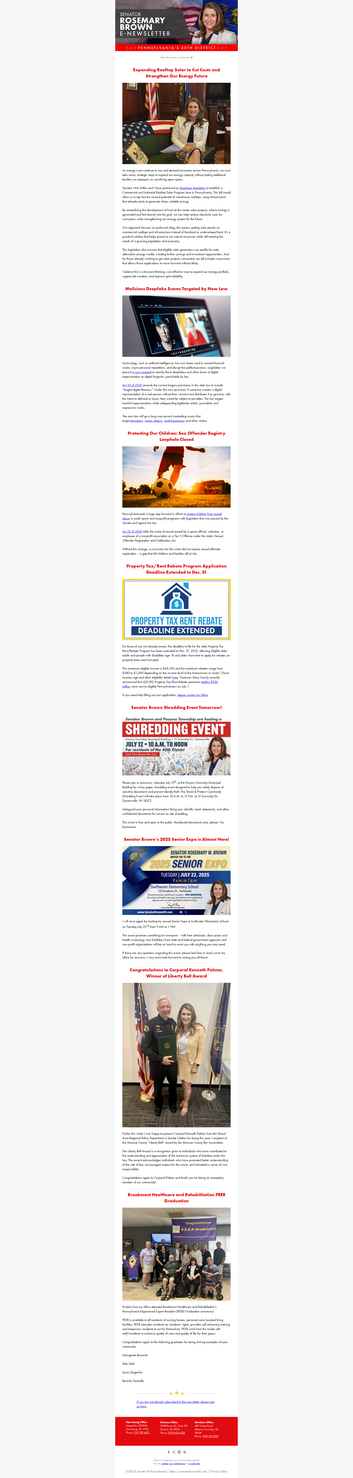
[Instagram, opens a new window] (179, 1453)
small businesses (174, 421)
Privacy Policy (218, 1471)
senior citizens (153, 421)
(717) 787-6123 (141, 1432)
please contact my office (192, 695)
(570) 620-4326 (176, 1432)
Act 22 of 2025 (132, 531)
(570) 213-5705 (210, 1436)
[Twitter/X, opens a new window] (174, 1453)
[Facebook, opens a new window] (169, 1453)
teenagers (136, 421)
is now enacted (141, 372)
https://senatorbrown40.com (188, 1471)
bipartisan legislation (192, 188)
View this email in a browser (175, 57)
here (175, 677)
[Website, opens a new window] (184, 1453)
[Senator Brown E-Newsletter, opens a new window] (176, 25)
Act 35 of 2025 (132, 385)
